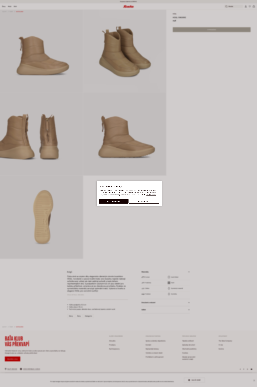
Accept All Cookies (113, 201)
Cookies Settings (144, 201)
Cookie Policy (151, 195)
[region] (129, 193)
